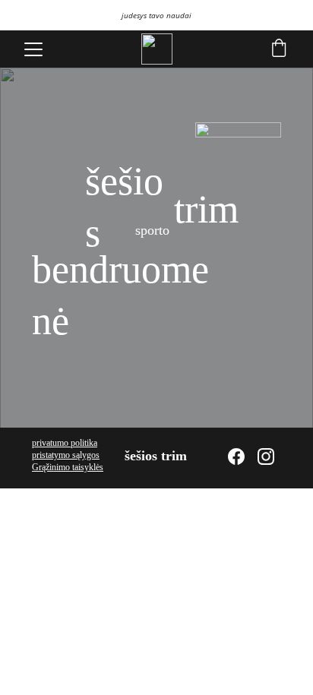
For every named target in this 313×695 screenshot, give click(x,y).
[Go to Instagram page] (266, 456)
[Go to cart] (279, 49)
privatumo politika (64, 443)
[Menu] (33, 49)
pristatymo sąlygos (66, 455)
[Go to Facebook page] (236, 456)
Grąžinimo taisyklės (67, 467)
